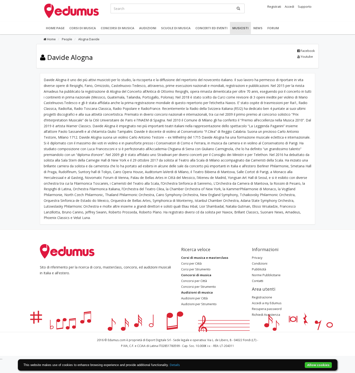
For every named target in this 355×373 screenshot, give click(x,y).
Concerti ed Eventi (211, 28)
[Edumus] (71, 10)
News (258, 28)
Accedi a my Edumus (267, 303)
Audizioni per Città (194, 298)
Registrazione (262, 297)
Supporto (305, 6)
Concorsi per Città (194, 281)
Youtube (306, 56)
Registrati (274, 6)
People (66, 39)
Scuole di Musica (176, 28)
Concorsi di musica (117, 28)
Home (51, 39)
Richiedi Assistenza (266, 314)
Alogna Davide (88, 39)
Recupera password (267, 309)
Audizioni (147, 28)
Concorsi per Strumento (198, 286)
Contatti (257, 281)
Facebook (307, 51)
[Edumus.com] (67, 251)
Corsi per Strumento (196, 269)
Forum (273, 28)
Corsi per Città (191, 263)
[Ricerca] (238, 8)
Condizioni (259, 263)
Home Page (55, 28)
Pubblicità (259, 269)
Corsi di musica (82, 28)
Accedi (289, 6)
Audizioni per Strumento (199, 304)
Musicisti (240, 28)
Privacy (257, 257)
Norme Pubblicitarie (266, 275)
